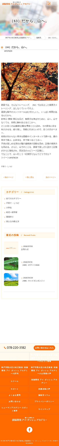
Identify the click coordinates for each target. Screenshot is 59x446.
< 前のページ (8, 177)
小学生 (9, 207)
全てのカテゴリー (13, 198)
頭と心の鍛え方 (12, 221)
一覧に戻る (29, 177)
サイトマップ (44, 409)
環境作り (10, 216)
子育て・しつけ (6, 166)
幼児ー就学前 (11, 212)
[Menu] (54, 3)
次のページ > (51, 177)
